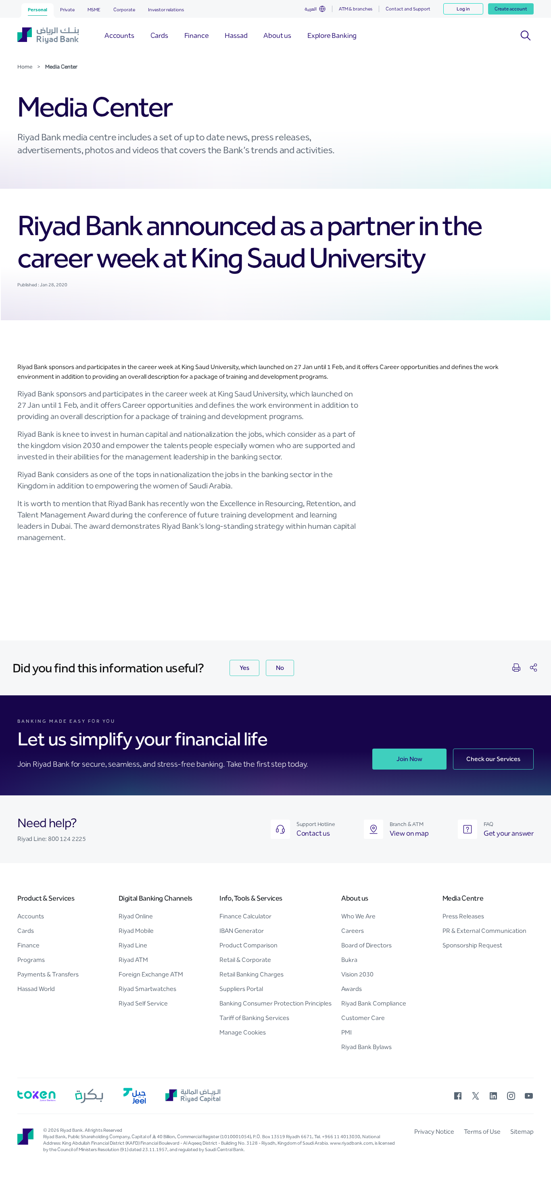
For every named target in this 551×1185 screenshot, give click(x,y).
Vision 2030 (357, 974)
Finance (28, 945)
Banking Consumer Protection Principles (275, 1003)
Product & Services (46, 898)
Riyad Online (136, 916)
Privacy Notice (434, 1131)
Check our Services (493, 759)
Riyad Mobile (136, 931)
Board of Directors (366, 945)
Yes (244, 668)
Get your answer (509, 833)
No (280, 668)
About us (354, 898)
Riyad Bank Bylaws (366, 1047)
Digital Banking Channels (155, 898)
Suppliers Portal (241, 989)
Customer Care (363, 1018)
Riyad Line (133, 945)
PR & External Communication (484, 931)
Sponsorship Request (472, 945)
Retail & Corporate (245, 960)
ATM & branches (355, 9)
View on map (409, 833)
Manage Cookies (242, 1032)
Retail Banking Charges (251, 974)
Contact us (313, 833)
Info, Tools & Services (250, 898)
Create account (511, 9)
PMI (346, 1032)
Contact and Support (408, 9)
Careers (352, 931)
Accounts (30, 916)
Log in (463, 9)
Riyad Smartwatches (147, 989)
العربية (311, 9)
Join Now (409, 759)
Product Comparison (248, 945)
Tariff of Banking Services (254, 1018)
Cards (25, 931)
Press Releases (463, 916)
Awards (351, 989)
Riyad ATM (133, 960)
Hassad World (36, 989)
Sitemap (522, 1131)
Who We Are (358, 916)
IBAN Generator (241, 931)
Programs (31, 960)
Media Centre (463, 898)
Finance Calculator (245, 916)
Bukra (349, 960)
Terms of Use (482, 1131)
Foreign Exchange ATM (151, 974)
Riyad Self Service (143, 1003)
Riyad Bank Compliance (373, 1003)
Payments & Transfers (48, 974)
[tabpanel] (275, 390)
